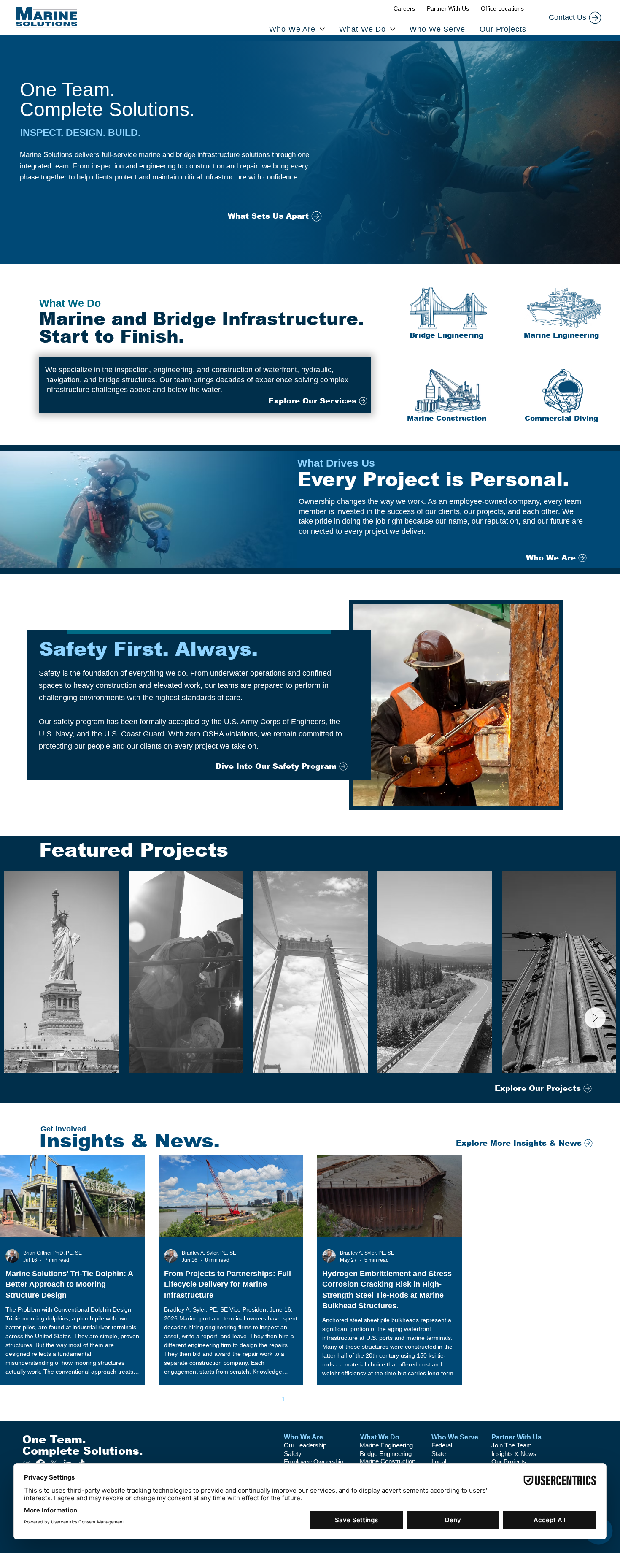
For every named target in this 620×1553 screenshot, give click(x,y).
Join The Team (511, 1445)
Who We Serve (454, 1437)
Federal (441, 1445)
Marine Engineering (386, 1445)
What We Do (379, 1437)
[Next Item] (595, 1017)
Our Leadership (305, 1445)
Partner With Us (516, 1437)
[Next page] (354, 1399)
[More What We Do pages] (392, 29)
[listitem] (447, 313)
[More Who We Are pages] (322, 29)
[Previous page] (265, 1399)
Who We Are (303, 1437)
